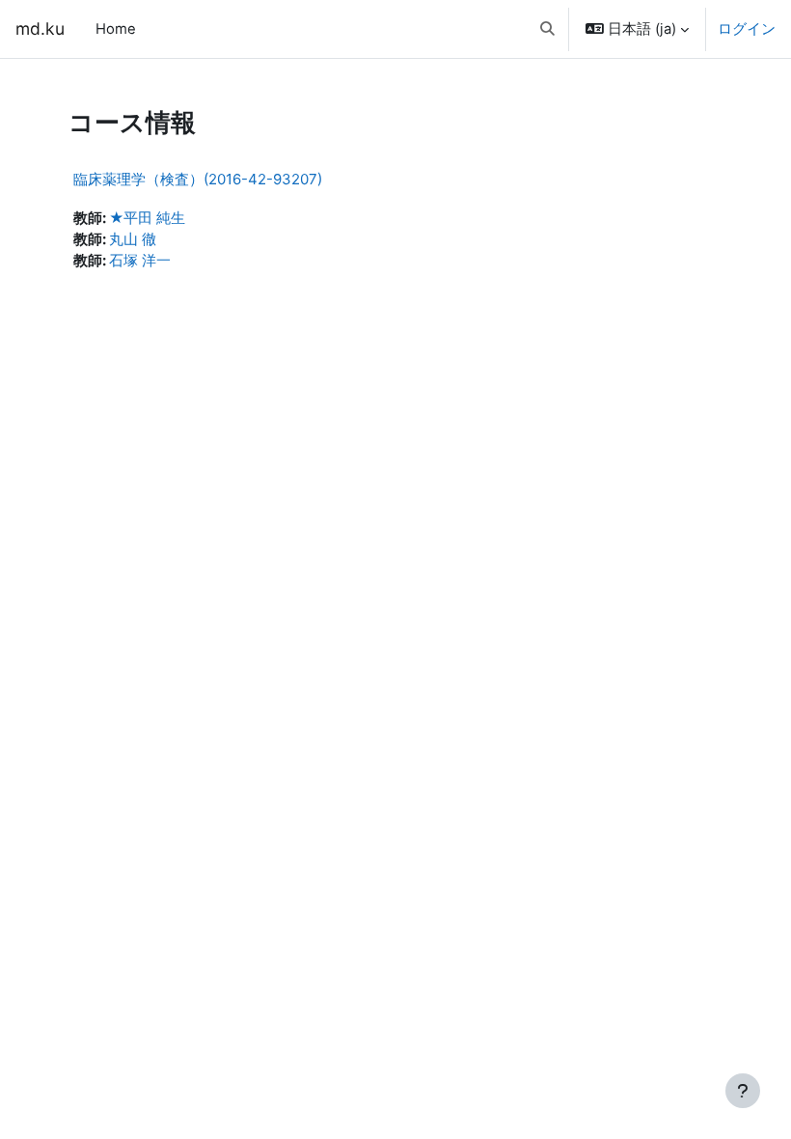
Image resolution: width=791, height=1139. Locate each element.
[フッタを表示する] (742, 1090)
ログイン (747, 29)
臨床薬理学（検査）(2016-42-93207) (197, 179)
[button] (547, 29)
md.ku (40, 28)
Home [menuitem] (115, 29)
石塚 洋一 (140, 260)
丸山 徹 (132, 239)
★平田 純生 (147, 218)
